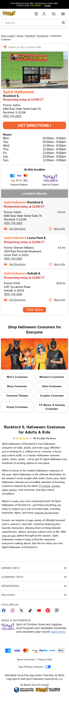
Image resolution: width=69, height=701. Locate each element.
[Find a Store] (36, 14)
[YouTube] (39, 610)
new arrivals (9, 535)
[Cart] (53, 14)
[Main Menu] (63, 14)
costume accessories (46, 512)
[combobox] (34, 22)
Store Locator (8, 36)
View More (34, 309)
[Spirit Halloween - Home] (9, 14)
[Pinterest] (48, 610)
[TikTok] (30, 610)
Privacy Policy (44, 659)
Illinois (20, 36)
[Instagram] (12, 610)
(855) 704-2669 (12, 116)
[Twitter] (21, 610)
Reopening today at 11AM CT (24, 206)
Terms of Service (25, 659)
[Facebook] (3, 610)
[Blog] (56, 610)
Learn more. (58, 631)
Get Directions (34, 125)
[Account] (44, 14)
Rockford (30, 36)
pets (46, 447)
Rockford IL (43, 36)
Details (47, 5)
